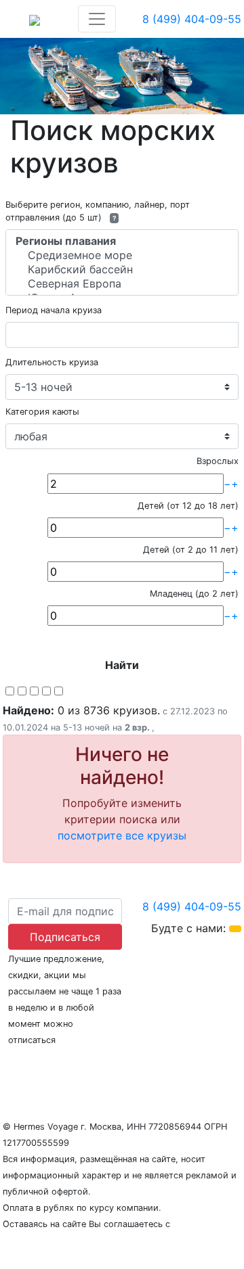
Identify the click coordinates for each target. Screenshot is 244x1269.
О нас (18, 1066)
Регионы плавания (87, 1066)
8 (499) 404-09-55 (191, 19)
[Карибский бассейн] (122, 269)
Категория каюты (42, 412)
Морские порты (184, 1066)
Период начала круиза (53, 310)
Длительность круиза (51, 362)
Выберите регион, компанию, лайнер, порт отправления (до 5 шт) (97, 211)
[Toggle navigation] (97, 18)
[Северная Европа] (122, 284)
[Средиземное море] (122, 255)
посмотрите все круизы (122, 835)
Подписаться (65, 937)
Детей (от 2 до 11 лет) (191, 550)
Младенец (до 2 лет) (194, 594)
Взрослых (218, 461)
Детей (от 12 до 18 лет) (188, 506)
